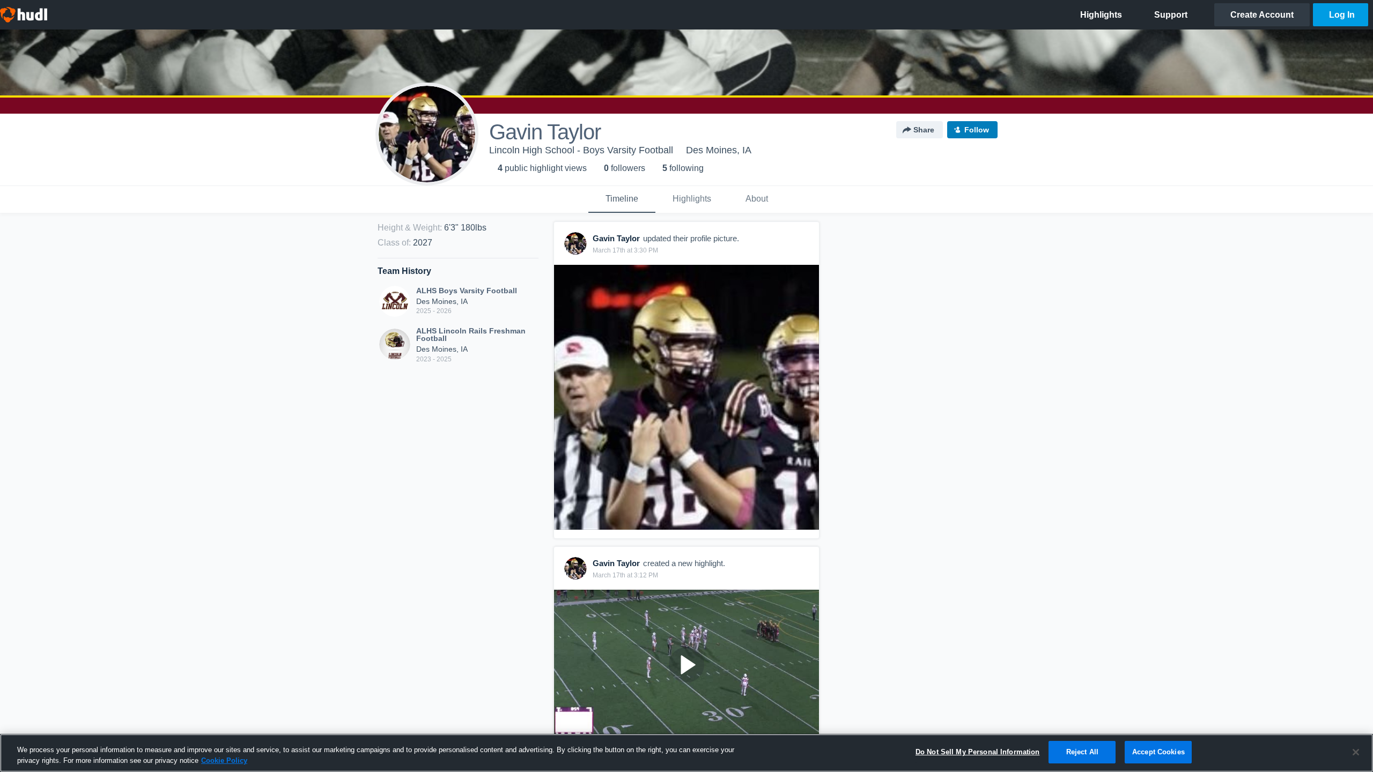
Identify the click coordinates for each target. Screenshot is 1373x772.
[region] (686, 753)
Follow (976, 129)
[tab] (621, 199)
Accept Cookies (1158, 752)
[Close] (1356, 752)
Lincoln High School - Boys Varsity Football (581, 150)
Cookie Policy (224, 760)
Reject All (1082, 752)
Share (923, 129)
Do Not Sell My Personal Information (978, 752)
